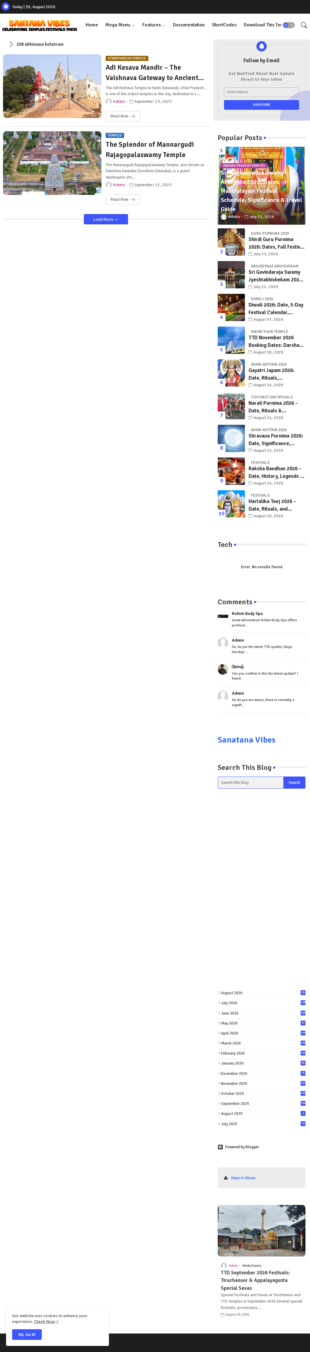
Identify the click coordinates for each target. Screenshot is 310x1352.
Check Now (44, 1321)
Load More (103, 219)
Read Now (119, 116)
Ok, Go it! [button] (27, 1334)
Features (151, 25)
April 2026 (263, 1033)
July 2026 (263, 1003)
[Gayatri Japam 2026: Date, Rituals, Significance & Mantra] (231, 373)
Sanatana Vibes (246, 740)
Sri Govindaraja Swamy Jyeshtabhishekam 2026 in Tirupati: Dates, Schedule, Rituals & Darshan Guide (275, 276)
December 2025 (263, 1073)
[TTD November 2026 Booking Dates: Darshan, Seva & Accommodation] (231, 340)
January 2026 (263, 1063)
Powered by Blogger (242, 1147)
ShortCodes (224, 25)
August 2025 (262, 1113)
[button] (289, 25)
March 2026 (263, 1043)
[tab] (92, 25)
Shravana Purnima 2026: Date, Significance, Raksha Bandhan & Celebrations (276, 440)
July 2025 (263, 1124)
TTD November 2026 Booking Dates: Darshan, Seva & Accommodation (276, 341)
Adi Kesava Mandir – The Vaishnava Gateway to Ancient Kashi (152, 73)
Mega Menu (117, 25)
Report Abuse (243, 1177)
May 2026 (263, 1023)
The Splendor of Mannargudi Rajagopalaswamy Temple (150, 149)
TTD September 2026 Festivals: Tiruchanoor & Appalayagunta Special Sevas (255, 1280)
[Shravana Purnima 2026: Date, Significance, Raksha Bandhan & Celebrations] (231, 438)
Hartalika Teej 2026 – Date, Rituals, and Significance (272, 505)
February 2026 (263, 1053)
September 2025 (263, 1103)
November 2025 (263, 1083)
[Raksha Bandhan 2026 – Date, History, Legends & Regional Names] (231, 471)
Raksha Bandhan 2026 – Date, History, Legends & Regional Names (276, 472)
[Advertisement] (261, 843)
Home (92, 25)
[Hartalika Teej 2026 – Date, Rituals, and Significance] (231, 504)
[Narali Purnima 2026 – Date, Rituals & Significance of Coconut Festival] (231, 405)
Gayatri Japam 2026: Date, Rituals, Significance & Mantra (273, 374)
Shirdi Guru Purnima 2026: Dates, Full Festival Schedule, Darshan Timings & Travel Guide (277, 243)
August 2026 (263, 993)
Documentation (189, 25)
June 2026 (263, 1013)
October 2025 (263, 1093)
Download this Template (269, 25)
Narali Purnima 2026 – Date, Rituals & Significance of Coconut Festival (275, 407)
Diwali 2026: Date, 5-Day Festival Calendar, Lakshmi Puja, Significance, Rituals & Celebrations (276, 309)
